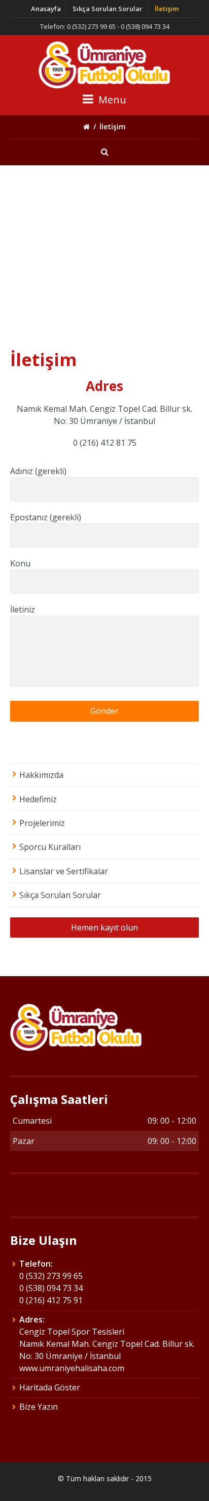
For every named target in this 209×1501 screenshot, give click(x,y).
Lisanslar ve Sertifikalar (63, 871)
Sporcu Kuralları (50, 846)
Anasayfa (46, 8)
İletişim (167, 8)
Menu (111, 99)
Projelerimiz (42, 823)
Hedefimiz (38, 799)
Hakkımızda (41, 774)
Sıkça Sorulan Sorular (108, 8)
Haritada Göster (49, 1387)
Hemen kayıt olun (104, 927)
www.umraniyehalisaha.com (71, 1368)
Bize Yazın (38, 1406)
